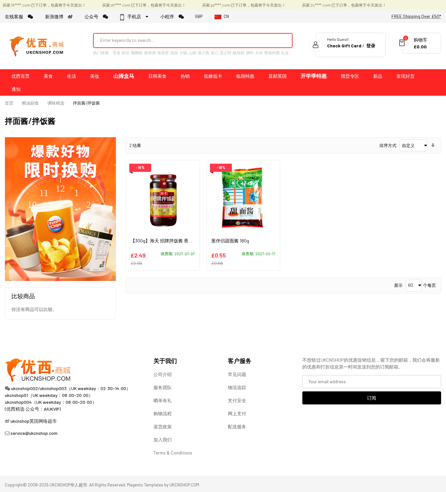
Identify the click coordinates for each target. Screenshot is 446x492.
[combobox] (184, 40)
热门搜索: (101, 52)
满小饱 (203, 52)
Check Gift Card (344, 45)
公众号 (94, 16)
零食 (116, 52)
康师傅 (150, 52)
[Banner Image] (60, 208)
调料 (250, 52)
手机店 (136, 16)
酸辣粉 (239, 52)
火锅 (183, 52)
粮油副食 (30, 103)
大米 (259, 52)
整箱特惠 (272, 52)
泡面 (174, 52)
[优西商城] (37, 46)
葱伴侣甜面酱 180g (230, 240)
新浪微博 (56, 16)
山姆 (192, 52)
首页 (9, 103)
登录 (370, 45)
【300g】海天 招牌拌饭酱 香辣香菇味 (169, 240)
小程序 (169, 16)
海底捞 (163, 52)
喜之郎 (225, 52)
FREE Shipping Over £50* (416, 16)
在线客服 (16, 16)
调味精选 (55, 103)
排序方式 (387, 145)
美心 (214, 52)
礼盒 (285, 52)
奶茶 (126, 52)
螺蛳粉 (137, 52)
